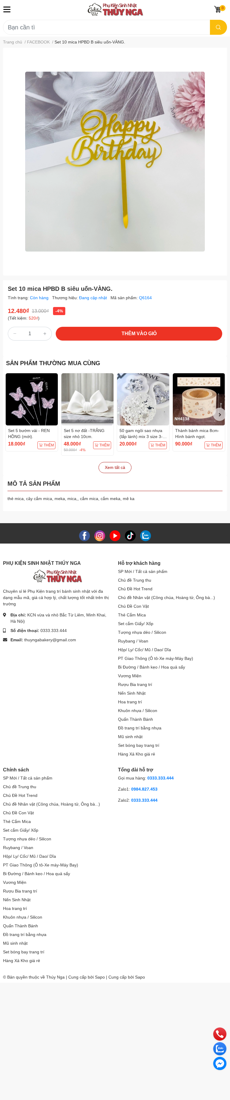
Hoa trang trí (130, 701)
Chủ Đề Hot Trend (135, 588)
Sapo (140, 977)
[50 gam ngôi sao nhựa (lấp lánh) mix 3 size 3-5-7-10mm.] (143, 399)
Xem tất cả (115, 467)
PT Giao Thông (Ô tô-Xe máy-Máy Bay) (155, 658)
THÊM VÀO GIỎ (139, 333)
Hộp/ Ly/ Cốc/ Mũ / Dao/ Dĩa (144, 649)
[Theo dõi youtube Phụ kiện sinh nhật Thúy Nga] (115, 535)
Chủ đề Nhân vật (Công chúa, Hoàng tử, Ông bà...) (166, 597)
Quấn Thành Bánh (135, 719)
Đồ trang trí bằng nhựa (139, 728)
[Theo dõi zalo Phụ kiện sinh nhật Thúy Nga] (145, 535)
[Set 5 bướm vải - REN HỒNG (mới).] (32, 399)
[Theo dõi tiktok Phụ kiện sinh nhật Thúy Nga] (130, 535)
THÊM (49, 445)
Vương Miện (129, 675)
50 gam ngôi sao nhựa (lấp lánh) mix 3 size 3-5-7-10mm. (143, 436)
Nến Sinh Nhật (132, 693)
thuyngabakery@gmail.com (50, 639)
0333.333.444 (53, 630)
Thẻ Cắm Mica (132, 615)
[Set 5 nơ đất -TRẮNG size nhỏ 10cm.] (87, 399)
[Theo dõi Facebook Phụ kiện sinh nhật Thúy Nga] (84, 535)
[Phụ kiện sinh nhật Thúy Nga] (115, 9)
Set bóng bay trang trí (138, 745)
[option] (115, 161)
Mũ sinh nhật (130, 736)
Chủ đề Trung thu (134, 580)
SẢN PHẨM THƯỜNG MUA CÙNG (53, 363)
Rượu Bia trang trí (135, 684)
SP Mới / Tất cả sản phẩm (142, 571)
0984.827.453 (144, 789)
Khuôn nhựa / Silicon (137, 710)
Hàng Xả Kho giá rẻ (136, 754)
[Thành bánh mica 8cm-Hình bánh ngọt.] (199, 399)
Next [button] (219, 414)
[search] (218, 27)
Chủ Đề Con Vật (133, 606)
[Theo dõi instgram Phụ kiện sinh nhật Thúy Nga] (99, 535)
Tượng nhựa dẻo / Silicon (142, 632)
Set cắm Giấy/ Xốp (135, 623)
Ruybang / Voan (133, 641)
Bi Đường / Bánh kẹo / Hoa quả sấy (151, 667)
